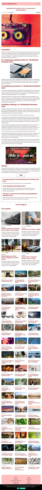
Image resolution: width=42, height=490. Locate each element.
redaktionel (38, 12)
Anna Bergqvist (8, 225)
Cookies (28, 482)
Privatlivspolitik (22, 488)
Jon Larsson (10, 12)
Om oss (28, 480)
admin (7, 252)
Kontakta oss (28, 483)
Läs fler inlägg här (21, 204)
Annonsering (28, 479)
